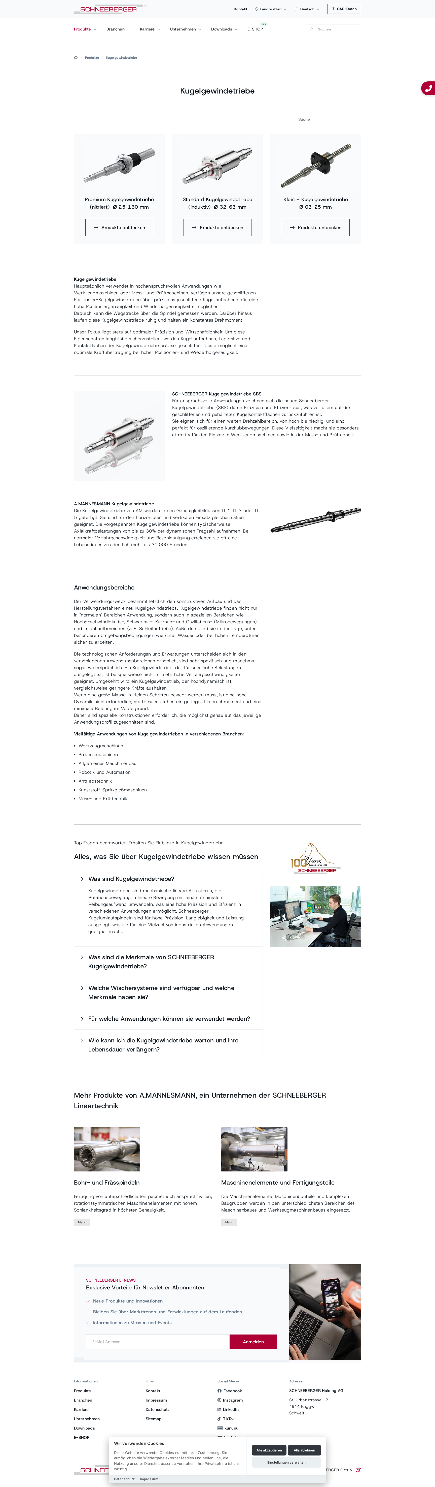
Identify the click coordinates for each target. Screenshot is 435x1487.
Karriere (148, 29)
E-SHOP (255, 29)
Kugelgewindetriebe (121, 57)
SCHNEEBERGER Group (330, 1470)
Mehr (82, 1222)
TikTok (229, 1418)
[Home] (76, 57)
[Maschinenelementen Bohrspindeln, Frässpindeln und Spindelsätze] (107, 1149)
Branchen (116, 29)
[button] (168, 878)
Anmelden (253, 1342)
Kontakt (240, 9)
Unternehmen (183, 29)
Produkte (83, 29)
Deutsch (307, 9)
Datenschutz (158, 1409)
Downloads (222, 29)
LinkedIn (231, 1409)
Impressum (156, 1400)
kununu (231, 1428)
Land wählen (271, 9)
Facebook (233, 1390)
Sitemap (154, 1418)
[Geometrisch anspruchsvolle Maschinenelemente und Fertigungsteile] (254, 1149)
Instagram (233, 1400)
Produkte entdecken (122, 228)
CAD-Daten (346, 9)
